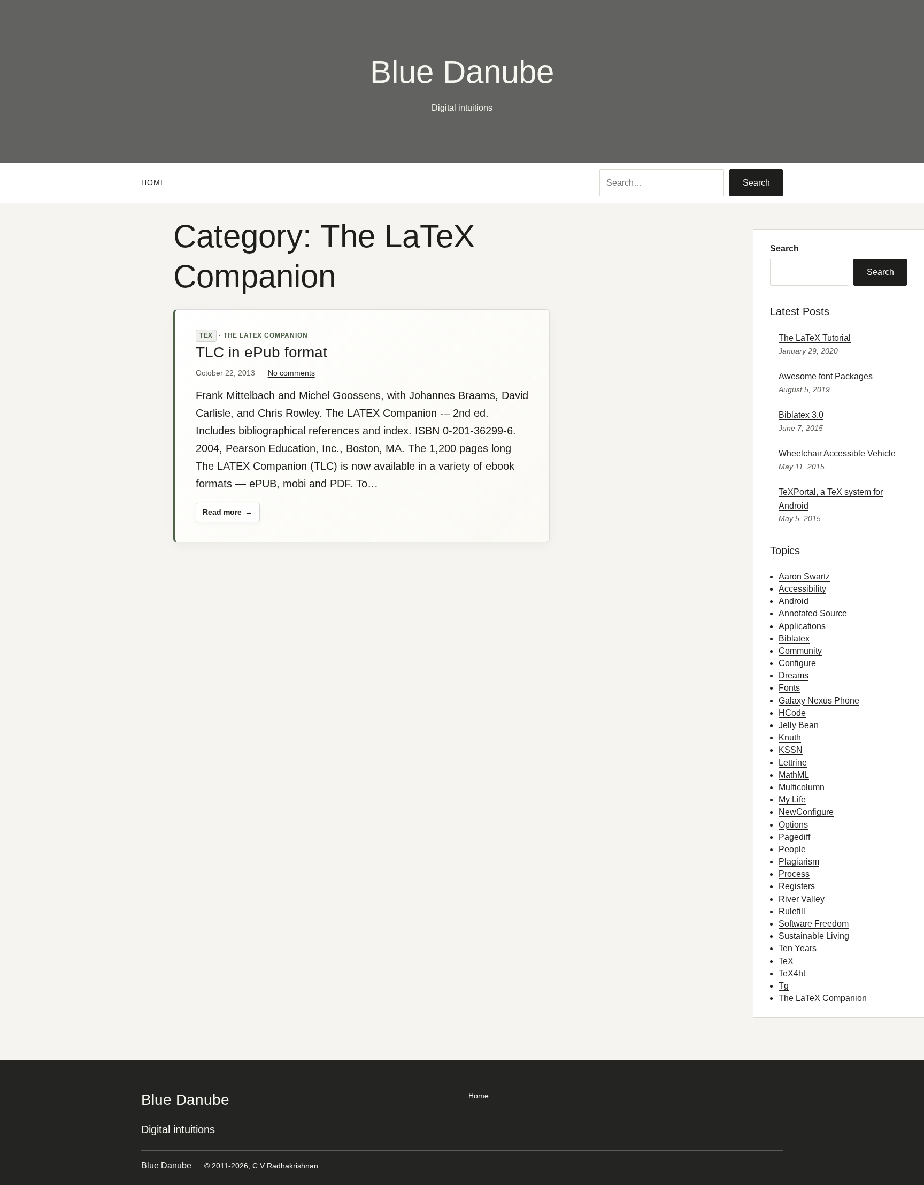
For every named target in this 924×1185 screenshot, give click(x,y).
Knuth (790, 737)
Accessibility (802, 588)
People (792, 849)
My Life (792, 799)
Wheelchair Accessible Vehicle (837, 453)
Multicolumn (802, 787)
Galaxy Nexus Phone (819, 700)
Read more (222, 515)
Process (794, 873)
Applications (802, 626)
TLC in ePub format (261, 353)
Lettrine (793, 762)
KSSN (791, 749)
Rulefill (792, 911)
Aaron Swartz (804, 576)
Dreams (793, 675)
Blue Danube (462, 72)
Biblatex (794, 638)
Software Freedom (814, 923)
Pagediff (794, 837)
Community (800, 650)
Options (793, 824)
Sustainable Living (814, 936)
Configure (797, 663)
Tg (784, 985)
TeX (206, 335)
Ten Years (798, 948)
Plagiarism (799, 861)
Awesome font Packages (826, 376)
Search (756, 182)
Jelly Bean (799, 725)
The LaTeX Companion (266, 335)
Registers (797, 886)
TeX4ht (792, 973)
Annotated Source (813, 613)
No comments (291, 373)
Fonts (789, 687)
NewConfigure (806, 811)
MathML (794, 774)
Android (793, 601)
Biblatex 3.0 (801, 414)
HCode (792, 712)
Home (153, 182)
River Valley (802, 899)
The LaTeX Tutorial (815, 337)
